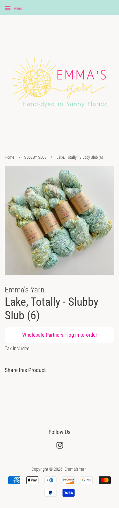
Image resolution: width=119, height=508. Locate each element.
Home (9, 157)
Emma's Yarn (75, 469)
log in (73, 335)
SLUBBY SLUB (35, 157)
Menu (17, 8)
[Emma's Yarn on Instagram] (59, 447)
